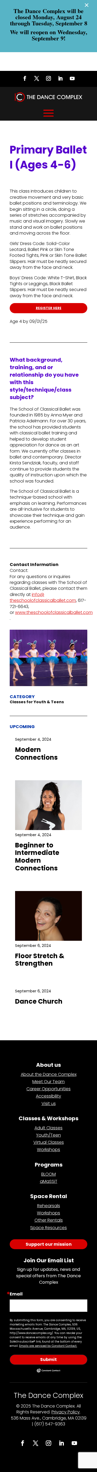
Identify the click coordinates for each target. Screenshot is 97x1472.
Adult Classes (48, 1128)
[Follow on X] (36, 78)
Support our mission (49, 1244)
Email (16, 1294)
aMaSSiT (48, 1181)
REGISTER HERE (48, 308)
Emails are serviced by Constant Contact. (48, 1346)
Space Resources (48, 1228)
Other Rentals (48, 1220)
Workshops (48, 1149)
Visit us (48, 1103)
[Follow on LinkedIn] (60, 78)
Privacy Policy (65, 1412)
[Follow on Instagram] (48, 78)
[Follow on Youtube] (72, 78)
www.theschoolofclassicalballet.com (54, 612)
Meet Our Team (48, 1082)
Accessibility (48, 1096)
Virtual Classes (48, 1142)
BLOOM (48, 1174)
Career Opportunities (48, 1089)
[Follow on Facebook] (25, 78)
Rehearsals (48, 1206)
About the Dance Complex (49, 1074)
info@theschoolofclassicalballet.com (43, 597)
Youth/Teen (48, 1135)
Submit (48, 1359)
